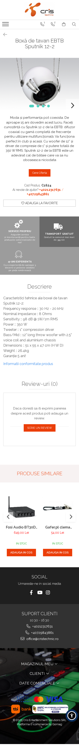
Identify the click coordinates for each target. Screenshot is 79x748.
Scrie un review (39, 427)
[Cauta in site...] (74, 24)
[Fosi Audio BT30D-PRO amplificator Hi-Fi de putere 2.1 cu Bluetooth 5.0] (21, 507)
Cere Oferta (39, 172)
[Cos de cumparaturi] (63, 24)
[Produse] (6, 25)
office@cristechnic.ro (42, 639)
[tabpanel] (39, 84)
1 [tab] (31, 106)
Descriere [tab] (39, 287)
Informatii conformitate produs (28, 364)
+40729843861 (42, 633)
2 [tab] (38, 106)
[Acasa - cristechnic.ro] (39, 10)
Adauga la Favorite (41, 203)
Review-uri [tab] (39, 384)
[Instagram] (48, 592)
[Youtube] (39, 592)
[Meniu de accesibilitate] (72, 715)
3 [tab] (43, 106)
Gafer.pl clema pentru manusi (57, 527)
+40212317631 (42, 626)
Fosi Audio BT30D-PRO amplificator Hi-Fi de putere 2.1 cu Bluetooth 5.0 (21, 527)
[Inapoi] (3, 34)
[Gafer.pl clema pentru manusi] (58, 507)
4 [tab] (48, 106)
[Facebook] (31, 592)
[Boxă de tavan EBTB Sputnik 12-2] (39, 84)
